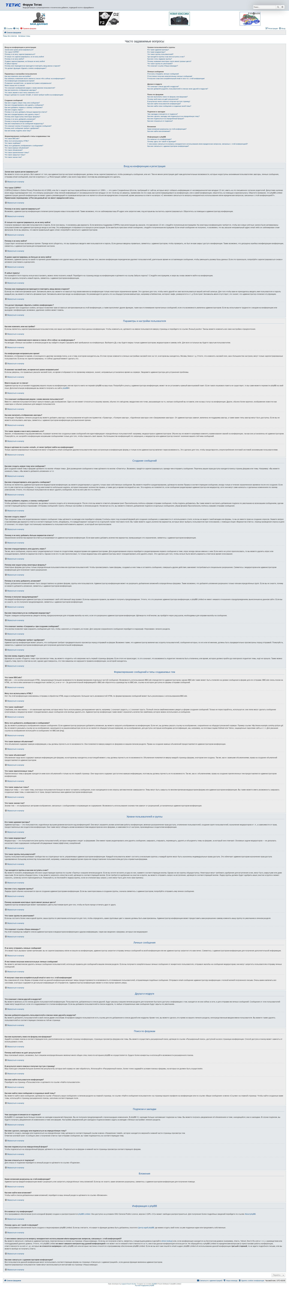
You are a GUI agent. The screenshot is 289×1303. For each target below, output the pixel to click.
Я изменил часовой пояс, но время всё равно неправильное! (28, 83)
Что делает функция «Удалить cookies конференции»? (25, 68)
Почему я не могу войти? (14, 59)
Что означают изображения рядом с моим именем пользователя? (30, 88)
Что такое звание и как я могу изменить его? (22, 92)
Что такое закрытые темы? (15, 155)
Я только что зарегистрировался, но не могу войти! (24, 57)
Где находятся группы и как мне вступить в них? (166, 57)
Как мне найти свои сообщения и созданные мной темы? (169, 106)
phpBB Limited (84, 1214)
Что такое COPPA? (12, 52)
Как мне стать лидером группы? (159, 59)
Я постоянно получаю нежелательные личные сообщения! (169, 76)
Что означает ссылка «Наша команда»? (162, 66)
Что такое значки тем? (13, 157)
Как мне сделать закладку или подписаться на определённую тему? (173, 116)
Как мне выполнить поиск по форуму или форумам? (167, 97)
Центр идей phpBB (146, 1228)
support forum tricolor (128, 1284)
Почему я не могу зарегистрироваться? (20, 54)
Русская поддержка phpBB (144, 1285)
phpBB (65, 388)
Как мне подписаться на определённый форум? (165, 118)
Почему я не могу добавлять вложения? (20, 119)
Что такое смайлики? (13, 143)
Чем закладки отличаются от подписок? (162, 114)
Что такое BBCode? (12, 138)
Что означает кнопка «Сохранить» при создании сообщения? (28, 126)
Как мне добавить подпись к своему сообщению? (24, 107)
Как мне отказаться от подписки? (160, 121)
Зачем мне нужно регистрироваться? (19, 50)
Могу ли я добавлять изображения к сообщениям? (24, 145)
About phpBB (250, 1214)
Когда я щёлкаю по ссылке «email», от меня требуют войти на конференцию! (34, 95)
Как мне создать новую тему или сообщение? (22, 103)
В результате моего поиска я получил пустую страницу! (168, 101)
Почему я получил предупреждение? (19, 121)
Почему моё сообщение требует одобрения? (22, 128)
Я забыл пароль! (11, 63)
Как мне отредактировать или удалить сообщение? (24, 105)
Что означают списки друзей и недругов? (163, 86)
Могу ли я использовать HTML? (17, 141)
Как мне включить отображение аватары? (21, 90)
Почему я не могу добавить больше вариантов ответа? (26, 112)
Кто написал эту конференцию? (159, 139)
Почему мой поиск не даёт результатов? (163, 99)
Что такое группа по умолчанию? (160, 63)
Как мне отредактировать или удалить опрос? (22, 114)
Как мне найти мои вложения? (158, 131)
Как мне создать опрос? (14, 110)
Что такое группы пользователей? (160, 54)
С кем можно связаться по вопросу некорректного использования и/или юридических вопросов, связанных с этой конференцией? (197, 144)
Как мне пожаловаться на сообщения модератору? (24, 123)
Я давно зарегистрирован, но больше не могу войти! (25, 61)
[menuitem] (16, 28)
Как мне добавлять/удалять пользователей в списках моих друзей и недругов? (177, 89)
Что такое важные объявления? (17, 148)
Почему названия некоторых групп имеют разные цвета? (169, 61)
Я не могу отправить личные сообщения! (163, 74)
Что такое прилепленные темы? (17, 152)
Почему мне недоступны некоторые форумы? (22, 117)
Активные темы (24, 36)
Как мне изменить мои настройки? (18, 76)
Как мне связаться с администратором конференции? (168, 146)
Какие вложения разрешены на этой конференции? (166, 129)
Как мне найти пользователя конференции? (164, 104)
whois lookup (166, 1241)
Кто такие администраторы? (158, 50)
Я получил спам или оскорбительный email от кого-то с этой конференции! (176, 78)
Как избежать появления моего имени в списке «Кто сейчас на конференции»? (35, 78)
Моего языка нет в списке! (15, 85)
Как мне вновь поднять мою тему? (18, 131)
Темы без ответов (10, 36)
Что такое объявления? (14, 150)
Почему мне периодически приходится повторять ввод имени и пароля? (32, 66)
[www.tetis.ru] (13, 5)
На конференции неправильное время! (19, 81)
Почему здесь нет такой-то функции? (161, 141)
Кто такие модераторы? (156, 52)
